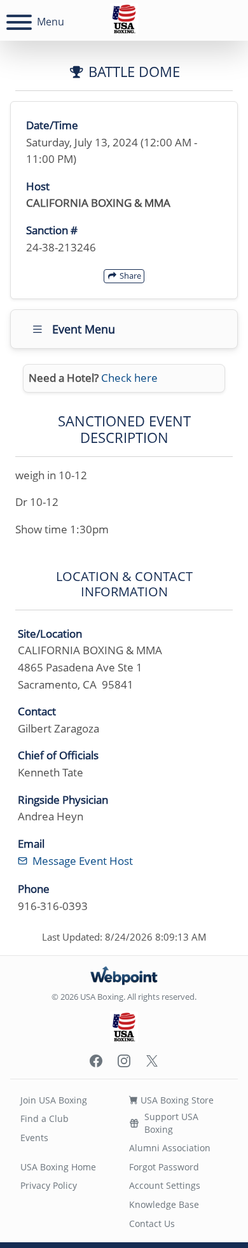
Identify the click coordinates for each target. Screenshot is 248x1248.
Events (34, 1138)
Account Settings (164, 1185)
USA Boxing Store (176, 1100)
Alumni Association (169, 1148)
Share (129, 275)
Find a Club (44, 1118)
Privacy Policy (48, 1185)
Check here (129, 377)
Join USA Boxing (53, 1100)
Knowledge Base (164, 1204)
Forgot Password (164, 1167)
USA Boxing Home (58, 1167)
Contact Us (152, 1223)
